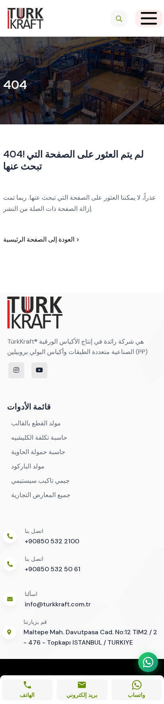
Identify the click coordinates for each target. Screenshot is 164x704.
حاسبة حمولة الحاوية (38, 452)
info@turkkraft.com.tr (58, 604)
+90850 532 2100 (52, 541)
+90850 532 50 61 (52, 569)
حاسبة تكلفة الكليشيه (39, 437)
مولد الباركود (28, 466)
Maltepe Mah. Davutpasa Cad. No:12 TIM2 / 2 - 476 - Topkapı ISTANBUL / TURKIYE (90, 637)
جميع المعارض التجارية (40, 495)
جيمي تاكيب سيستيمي (40, 480)
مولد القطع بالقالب (36, 423)
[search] (119, 18)
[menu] (148, 18)
